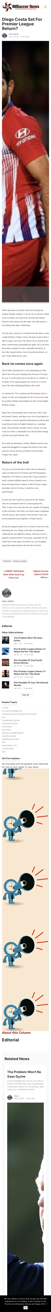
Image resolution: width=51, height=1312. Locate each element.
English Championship (12, 733)
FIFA (4, 742)
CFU (4, 717)
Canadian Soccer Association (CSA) (19, 714)
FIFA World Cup (9, 745)
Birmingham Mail (37, 393)
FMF (4, 752)
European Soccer (10, 739)
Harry (16, 1096)
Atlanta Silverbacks (12, 711)
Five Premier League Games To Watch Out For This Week (30, 650)
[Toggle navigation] (45, 7)
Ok (25, 1308)
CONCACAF (7, 727)
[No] (47, 1303)
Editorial (6, 561)
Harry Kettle (14, 34)
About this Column (16, 1033)
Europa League (9, 736)
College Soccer (9, 723)
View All (25, 695)
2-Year (5, 708)
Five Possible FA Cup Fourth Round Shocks (28, 661)
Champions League (11, 720)
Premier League (20, 561)
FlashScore (7, 749)
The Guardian (20, 393)
